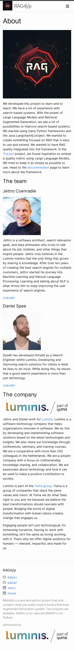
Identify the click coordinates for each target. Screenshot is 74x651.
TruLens (8, 154)
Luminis (47, 419)
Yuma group (43, 486)
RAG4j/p (22, 6)
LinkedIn (9, 298)
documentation (38, 167)
